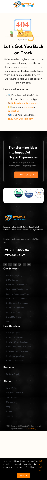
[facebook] (5, 264)
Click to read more (40, 466)
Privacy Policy (30, 428)
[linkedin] (15, 264)
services (28, 106)
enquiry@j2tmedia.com (20, 118)
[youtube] (29, 264)
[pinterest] (24, 264)
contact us (13, 110)
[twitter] (10, 264)
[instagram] (19, 264)
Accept (23, 476)
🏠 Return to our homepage (23, 103)
